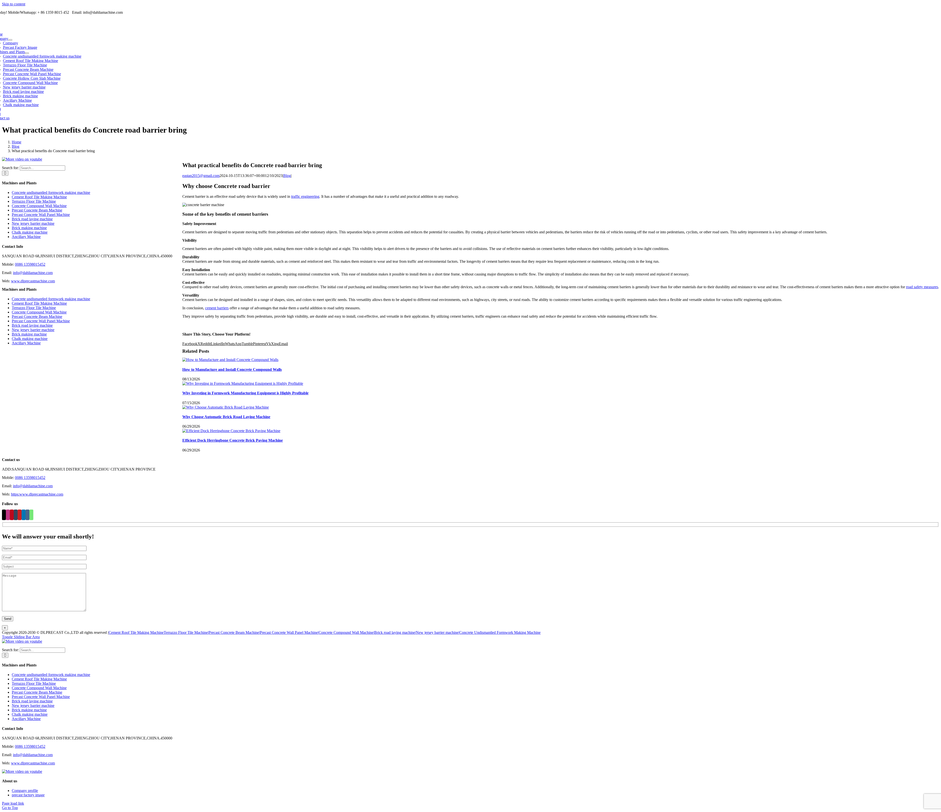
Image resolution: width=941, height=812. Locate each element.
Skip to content (13, 4)
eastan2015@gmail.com (201, 176)
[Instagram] (8, 515)
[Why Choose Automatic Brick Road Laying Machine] (225, 407)
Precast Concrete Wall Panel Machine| (289, 632)
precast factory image (28, 795)
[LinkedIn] (23, 515)
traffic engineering (305, 196)
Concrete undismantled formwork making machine (51, 192)
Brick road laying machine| (395, 632)
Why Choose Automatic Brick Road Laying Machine (226, 417)
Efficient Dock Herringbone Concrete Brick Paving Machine (232, 440)
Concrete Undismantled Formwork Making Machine (500, 632)
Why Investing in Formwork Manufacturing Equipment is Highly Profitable (245, 393)
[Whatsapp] (31, 515)
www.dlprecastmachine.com (33, 281)
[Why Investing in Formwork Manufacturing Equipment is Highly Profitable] (242, 383)
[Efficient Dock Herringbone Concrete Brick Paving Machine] (231, 431)
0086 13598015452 (30, 264)
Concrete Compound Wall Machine (39, 206)
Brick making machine (29, 228)
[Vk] (27, 515)
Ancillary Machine (26, 237)
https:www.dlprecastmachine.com (37, 494)
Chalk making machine (30, 232)
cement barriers (217, 308)
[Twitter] (4, 515)
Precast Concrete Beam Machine (37, 210)
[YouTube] (20, 515)
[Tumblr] (16, 515)
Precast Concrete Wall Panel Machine (41, 214)
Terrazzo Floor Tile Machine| (186, 632)
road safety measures (922, 287)
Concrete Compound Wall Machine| (346, 632)
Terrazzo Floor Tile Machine (34, 201)
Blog (287, 176)
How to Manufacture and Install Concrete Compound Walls (232, 369)
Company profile (25, 790)
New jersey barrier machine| (437, 632)
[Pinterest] (12, 515)
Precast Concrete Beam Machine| (234, 632)
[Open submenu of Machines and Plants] (27, 53)
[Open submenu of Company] (10, 40)
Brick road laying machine (32, 219)
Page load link (13, 803)
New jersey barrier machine (33, 223)
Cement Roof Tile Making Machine (39, 197)
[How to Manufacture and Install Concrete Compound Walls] (230, 360)
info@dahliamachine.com (33, 273)
